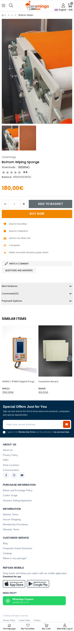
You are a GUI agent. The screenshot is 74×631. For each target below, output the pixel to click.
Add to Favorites (19, 360)
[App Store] (14, 583)
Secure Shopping (12, 519)
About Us (8, 450)
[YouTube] (22, 475)
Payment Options (12, 301)
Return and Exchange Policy (18, 490)
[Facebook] (6, 475)
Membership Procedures (15, 524)
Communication (11, 470)
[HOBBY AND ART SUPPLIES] (8, 15)
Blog (5, 543)
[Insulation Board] (55, 351)
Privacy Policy (10, 455)
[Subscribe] (66, 424)
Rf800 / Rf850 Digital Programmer (19, 381)
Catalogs (7, 553)
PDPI (5, 460)
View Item (26, 360)
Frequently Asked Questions (17, 548)
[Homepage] (5, 15)
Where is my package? (15, 558)
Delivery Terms (10, 514)
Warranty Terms (11, 529)
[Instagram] (14, 475)
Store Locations (11, 465)
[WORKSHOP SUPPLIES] (12, 15)
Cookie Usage (10, 495)
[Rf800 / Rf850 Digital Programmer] (19, 351)
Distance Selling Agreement (17, 500)
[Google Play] (38, 583)
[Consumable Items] (15, 15)
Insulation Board (47, 381)
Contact (37, 620)
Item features (9, 286)
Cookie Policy (24, 620)
